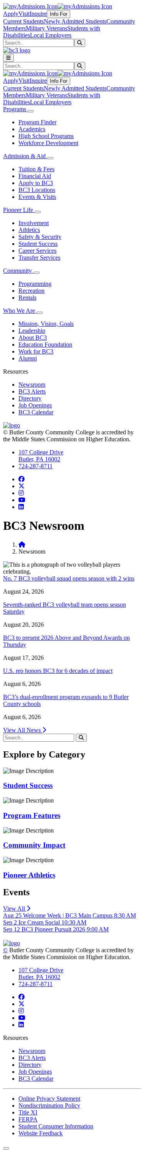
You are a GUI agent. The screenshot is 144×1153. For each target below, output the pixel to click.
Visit (24, 13)
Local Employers (50, 35)
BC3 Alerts (32, 391)
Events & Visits (37, 197)
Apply (10, 13)
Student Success (38, 243)
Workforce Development (48, 143)
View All (14, 908)
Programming (34, 283)
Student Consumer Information (55, 1126)
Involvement (33, 223)
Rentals (27, 297)
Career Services (37, 250)
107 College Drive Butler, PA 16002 (40, 455)
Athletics (29, 230)
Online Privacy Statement (49, 1098)
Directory (29, 398)
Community (18, 270)
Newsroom (31, 384)
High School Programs (46, 136)
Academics (31, 129)
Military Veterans (46, 28)
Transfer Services (39, 257)
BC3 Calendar (35, 412)
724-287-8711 (35, 466)
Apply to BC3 (35, 183)
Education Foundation (45, 344)
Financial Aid (34, 176)
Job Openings (35, 405)
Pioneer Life (19, 210)
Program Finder (37, 122)
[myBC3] (30, 6)
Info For (58, 14)
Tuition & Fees (36, 169)
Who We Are (19, 310)
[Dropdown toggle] (31, 111)
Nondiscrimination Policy (49, 1105)
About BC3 (32, 337)
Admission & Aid (25, 156)
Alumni (27, 358)
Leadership (31, 330)
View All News (22, 730)
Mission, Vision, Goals (46, 323)
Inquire (38, 13)
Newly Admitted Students (75, 21)
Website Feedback (40, 1133)
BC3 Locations (36, 190)
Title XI (27, 1112)
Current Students (23, 21)
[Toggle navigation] (8, 58)
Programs (15, 109)
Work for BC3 (35, 351)
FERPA (28, 1119)
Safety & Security (39, 237)
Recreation (31, 290)
